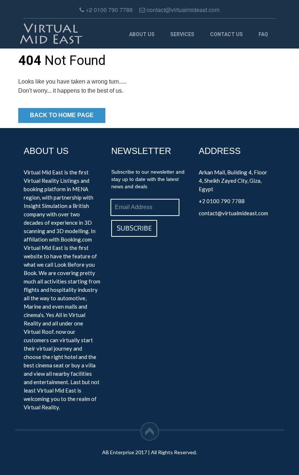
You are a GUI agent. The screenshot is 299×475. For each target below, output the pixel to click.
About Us (142, 34)
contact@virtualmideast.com (233, 213)
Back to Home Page (62, 115)
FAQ (263, 34)
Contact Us (226, 34)
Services (182, 34)
